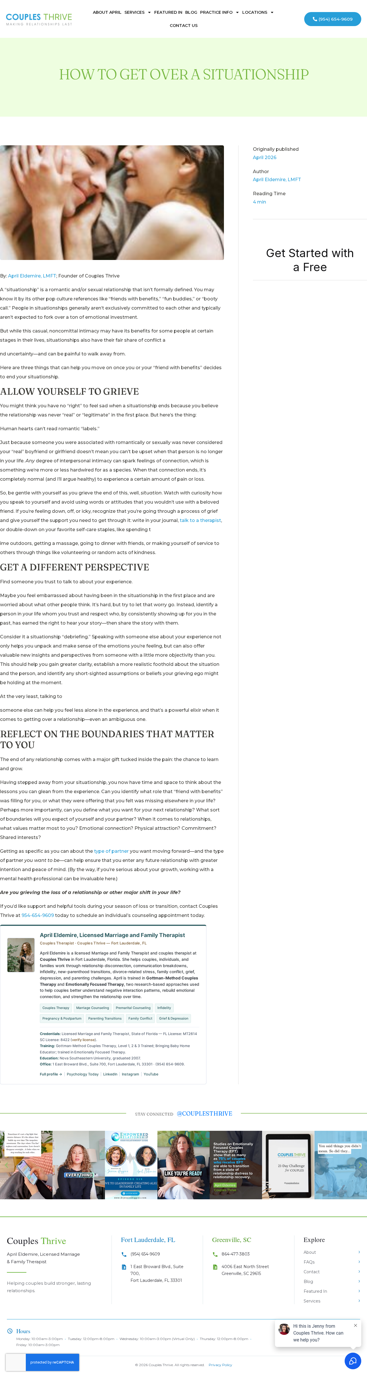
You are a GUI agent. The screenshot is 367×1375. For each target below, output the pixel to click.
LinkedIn (110, 1074)
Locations (254, 12)
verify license (83, 1040)
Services (134, 12)
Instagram (130, 1074)
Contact (312, 1271)
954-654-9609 (38, 915)
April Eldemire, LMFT (32, 276)
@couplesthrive (204, 1113)
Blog (191, 12)
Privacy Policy (220, 1365)
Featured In (168, 12)
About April (107, 12)
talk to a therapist (200, 520)
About (310, 1252)
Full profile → (51, 1074)
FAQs (309, 1262)
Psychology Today (83, 1074)
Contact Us (184, 25)
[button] (6, 1165)
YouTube (151, 1074)
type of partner (111, 851)
